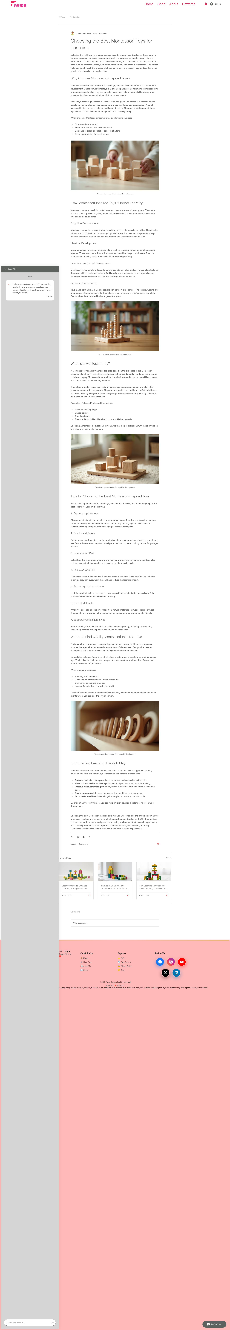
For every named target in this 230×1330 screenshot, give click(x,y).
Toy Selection (75, 17)
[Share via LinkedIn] (83, 837)
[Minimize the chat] (54, 269)
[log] (30, 795)
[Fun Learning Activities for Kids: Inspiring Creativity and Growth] (154, 871)
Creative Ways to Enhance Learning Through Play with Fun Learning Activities (75, 887)
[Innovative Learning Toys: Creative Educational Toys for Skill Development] (115, 871)
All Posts (62, 17)
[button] (206, 3)
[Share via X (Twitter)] (78, 837)
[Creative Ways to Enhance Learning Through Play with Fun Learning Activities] (76, 871)
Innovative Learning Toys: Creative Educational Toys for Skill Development (115, 887)
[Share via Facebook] (72, 837)
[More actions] (157, 33)
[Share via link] (89, 837)
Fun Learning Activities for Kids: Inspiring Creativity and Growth (153, 887)
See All (168, 857)
